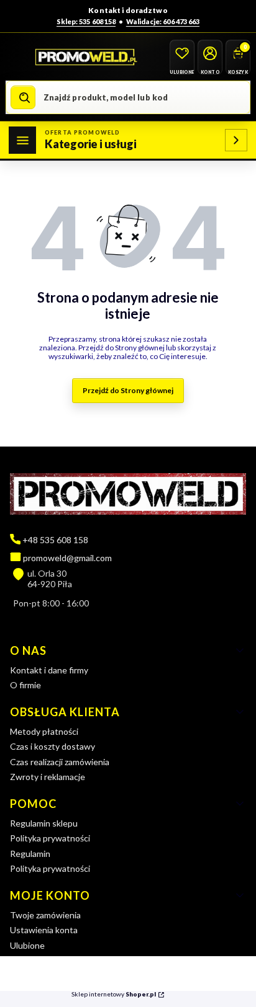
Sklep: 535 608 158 (86, 21)
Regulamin (30, 853)
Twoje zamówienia (45, 915)
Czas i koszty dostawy (52, 746)
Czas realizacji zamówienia (59, 761)
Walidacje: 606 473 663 (162, 21)
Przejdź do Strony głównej (128, 390)
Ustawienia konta (44, 930)
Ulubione (27, 945)
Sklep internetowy (113, 994)
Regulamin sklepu (44, 823)
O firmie (25, 685)
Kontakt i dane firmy (49, 670)
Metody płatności (44, 731)
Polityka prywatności (50, 838)
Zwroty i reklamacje (47, 776)
